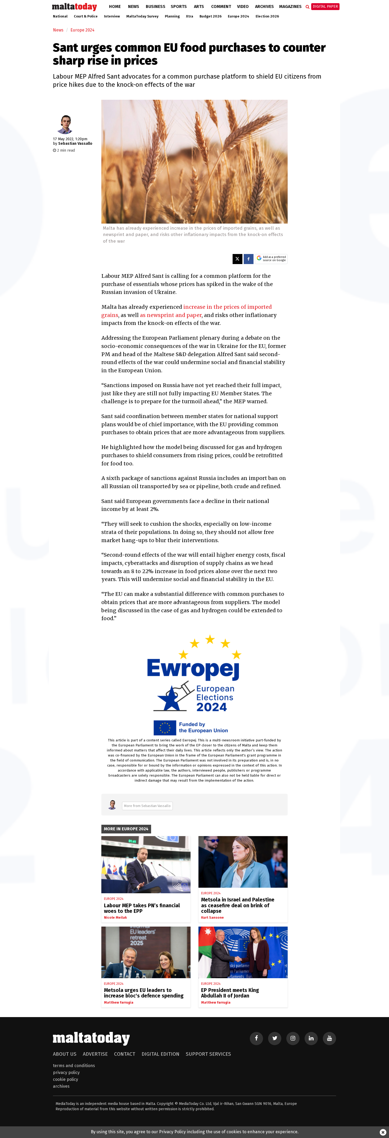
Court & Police (86, 16)
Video (243, 6)
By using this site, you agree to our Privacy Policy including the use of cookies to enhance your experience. (194, 1131)
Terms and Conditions (74, 1065)
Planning (172, 16)
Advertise (95, 1054)
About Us (64, 1054)
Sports (179, 6)
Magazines (290, 6)
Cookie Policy (65, 1079)
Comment (221, 6)
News (133, 6)
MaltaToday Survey (142, 16)
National (60, 16)
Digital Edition (160, 1054)
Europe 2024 (238, 16)
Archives (264, 6)
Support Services (208, 1054)
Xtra (189, 16)
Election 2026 (267, 16)
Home (115, 6)
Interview (112, 16)
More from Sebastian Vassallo (147, 806)
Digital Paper (325, 6)
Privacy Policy (66, 1072)
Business (155, 6)
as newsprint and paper (171, 315)
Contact (124, 1054)
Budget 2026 (210, 16)
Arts (199, 6)
